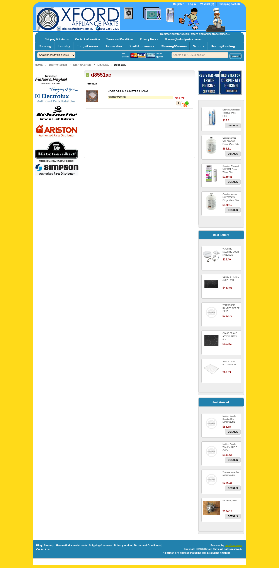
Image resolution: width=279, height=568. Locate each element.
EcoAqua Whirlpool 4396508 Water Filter (231, 113)
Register (178, 4)
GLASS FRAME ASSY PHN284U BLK (230, 336)
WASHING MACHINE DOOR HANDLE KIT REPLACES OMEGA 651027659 (231, 255)
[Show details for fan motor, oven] (211, 507)
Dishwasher (113, 46)
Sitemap (49, 545)
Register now (164, 34)
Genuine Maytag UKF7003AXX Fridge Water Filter (231, 197)
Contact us (43, 549)
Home (39, 64)
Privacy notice (123, 545)
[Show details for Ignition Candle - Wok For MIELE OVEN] (211, 451)
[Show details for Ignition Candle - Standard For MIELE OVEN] (211, 423)
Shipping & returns (100, 545)
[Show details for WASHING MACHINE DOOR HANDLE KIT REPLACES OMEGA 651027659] (211, 256)
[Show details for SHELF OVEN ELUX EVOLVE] (211, 368)
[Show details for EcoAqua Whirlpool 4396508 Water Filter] (211, 117)
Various (198, 46)
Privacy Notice (149, 39)
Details (233, 125)
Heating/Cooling (223, 46)
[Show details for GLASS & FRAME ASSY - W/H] (211, 284)
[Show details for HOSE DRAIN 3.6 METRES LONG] (97, 96)
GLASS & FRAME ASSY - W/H (231, 278)
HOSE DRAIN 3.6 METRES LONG (128, 91)
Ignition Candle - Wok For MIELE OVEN (230, 447)
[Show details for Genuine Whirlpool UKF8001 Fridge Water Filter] (211, 173)
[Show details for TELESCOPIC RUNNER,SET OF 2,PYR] (211, 312)
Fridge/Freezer (87, 46)
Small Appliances (141, 46)
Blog (39, 545)
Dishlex (103, 64)
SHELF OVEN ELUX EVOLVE (229, 363)
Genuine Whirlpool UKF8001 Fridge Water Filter (231, 169)
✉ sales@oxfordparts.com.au (183, 39)
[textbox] (200, 55)
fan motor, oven (230, 500)
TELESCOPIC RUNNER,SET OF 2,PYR (231, 308)
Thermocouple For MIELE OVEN (231, 474)
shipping (225, 552)
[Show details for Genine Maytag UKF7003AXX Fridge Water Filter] (211, 145)
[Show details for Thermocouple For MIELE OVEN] (211, 479)
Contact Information (87, 39)
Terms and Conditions (119, 39)
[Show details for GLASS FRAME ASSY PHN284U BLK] (211, 340)
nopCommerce (233, 545)
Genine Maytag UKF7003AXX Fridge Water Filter (231, 141)
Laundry (64, 46)
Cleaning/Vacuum (174, 46)
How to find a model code (71, 545)
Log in (192, 4)
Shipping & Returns (57, 39)
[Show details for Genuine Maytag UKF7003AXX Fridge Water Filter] (211, 201)
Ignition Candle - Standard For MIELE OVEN (230, 419)
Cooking (45, 46)
